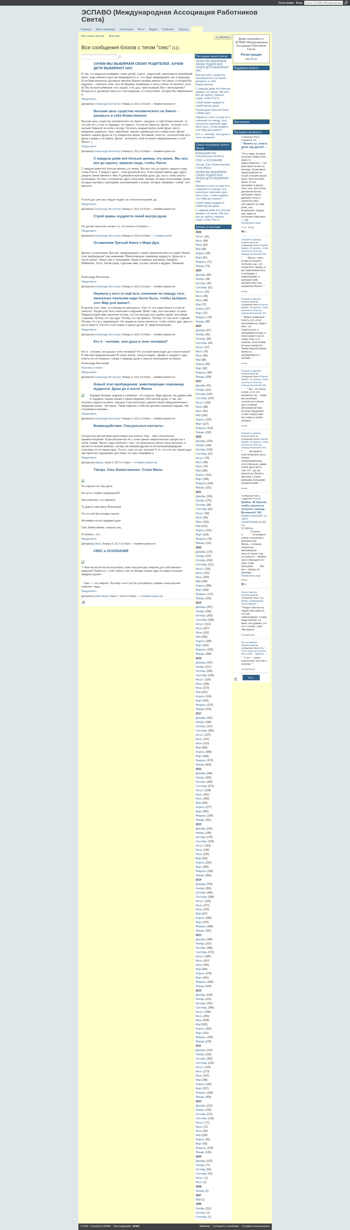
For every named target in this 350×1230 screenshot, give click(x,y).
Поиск (346, 2)
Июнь (199, 244)
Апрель (200, 253)
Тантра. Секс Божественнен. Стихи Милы (128, 470)
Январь (200, 266)
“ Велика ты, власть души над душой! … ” (254, 147)
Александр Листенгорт (108, 103)
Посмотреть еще (251, 223)
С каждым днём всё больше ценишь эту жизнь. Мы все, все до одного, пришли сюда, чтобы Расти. (213, 93)
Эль (255, 140)
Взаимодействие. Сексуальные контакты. (129, 426)
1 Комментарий (163, 235)
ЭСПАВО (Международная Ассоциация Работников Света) (169, 15)
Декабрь (201, 274)
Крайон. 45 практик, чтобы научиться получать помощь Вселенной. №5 (254, 251)
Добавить (224, 37)
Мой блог (114, 35)
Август (200, 236)
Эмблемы (204, 1226)
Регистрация (286, 2)
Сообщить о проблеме (226, 1226)
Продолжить (89, 98)
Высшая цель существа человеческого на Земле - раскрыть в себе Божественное (212, 79)
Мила (98, 543)
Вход (299, 2)
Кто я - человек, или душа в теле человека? (131, 341)
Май (198, 248)
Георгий (245, 239)
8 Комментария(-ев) (145, 462)
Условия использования (256, 1226)
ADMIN (107, 1226)
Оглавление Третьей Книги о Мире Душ (126, 243)
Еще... (251, 677)
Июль (199, 240)
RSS (83, 602)
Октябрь (201, 283)
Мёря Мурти (102, 596)
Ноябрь (200, 278)
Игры (250, 528)
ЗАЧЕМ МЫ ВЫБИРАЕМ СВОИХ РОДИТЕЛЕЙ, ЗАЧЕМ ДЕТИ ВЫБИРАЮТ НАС (212, 66)
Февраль (201, 261)
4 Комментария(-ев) (151, 596)
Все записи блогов (92, 35)
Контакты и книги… (93, 367)
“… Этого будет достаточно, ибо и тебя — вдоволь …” (254, 651)
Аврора (99, 462)
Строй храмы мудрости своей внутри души (130, 216)
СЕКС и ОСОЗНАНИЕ (111, 551)
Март (199, 257)
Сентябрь (201, 287)
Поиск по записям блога (120, 57)
